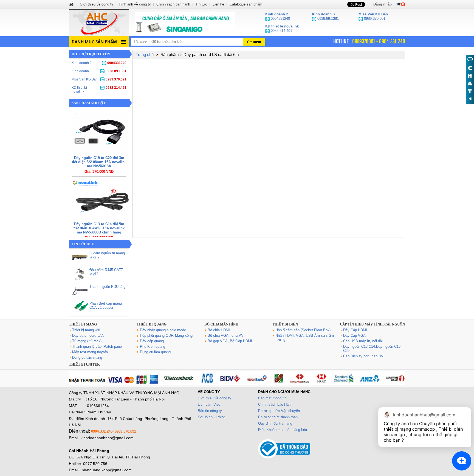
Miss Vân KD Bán (99, 79)
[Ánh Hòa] (71, 4)
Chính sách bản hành (173, 4)
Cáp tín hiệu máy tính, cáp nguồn (372, 324)
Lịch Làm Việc (209, 404)
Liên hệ (218, 4)
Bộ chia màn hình (221, 324)
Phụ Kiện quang (152, 346)
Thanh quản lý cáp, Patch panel (97, 346)
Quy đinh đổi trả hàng (275, 423)
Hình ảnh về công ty (135, 4)
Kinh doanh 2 (99, 63)
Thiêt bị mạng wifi (86, 330)
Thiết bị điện (285, 324)
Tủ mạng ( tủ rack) (86, 341)
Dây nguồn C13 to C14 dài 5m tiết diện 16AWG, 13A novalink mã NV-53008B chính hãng (99, 228)
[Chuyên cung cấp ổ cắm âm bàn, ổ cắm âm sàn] (185, 23)
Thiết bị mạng (83, 324)
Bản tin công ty (210, 411)
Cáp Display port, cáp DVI (364, 356)
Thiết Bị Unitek (84, 364)
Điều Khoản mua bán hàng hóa (282, 430)
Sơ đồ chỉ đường (211, 417)
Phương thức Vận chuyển (279, 411)
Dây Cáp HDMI (355, 330)
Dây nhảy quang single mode (163, 330)
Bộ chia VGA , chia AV (226, 335)
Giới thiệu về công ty (214, 398)
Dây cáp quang (152, 341)
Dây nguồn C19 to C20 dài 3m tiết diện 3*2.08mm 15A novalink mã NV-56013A (99, 162)
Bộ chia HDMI (219, 330)
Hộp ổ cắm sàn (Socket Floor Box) (303, 330)
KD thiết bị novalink (99, 89)
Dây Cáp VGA (354, 335)
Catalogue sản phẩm (246, 4)
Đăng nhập (382, 4)
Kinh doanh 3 (99, 71)
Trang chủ (145, 54)
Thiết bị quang (152, 324)
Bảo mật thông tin (272, 398)
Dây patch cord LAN (88, 335)
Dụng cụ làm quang (155, 352)
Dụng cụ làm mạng (87, 357)
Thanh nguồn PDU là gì (107, 287)
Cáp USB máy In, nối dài (363, 341)
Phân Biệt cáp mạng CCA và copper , (105, 305)
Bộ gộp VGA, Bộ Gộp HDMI (230, 341)
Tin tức (201, 4)
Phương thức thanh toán (278, 417)
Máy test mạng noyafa (90, 352)
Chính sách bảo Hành (275, 404)
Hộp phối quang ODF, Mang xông (166, 335)
